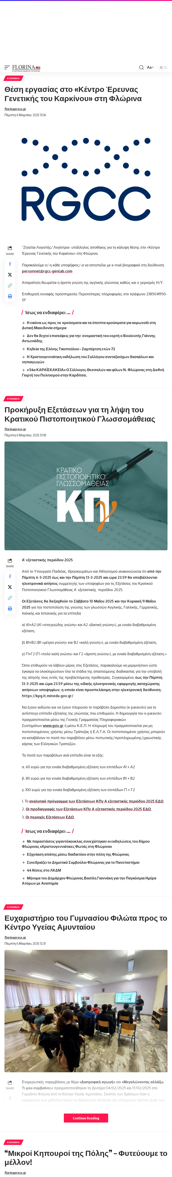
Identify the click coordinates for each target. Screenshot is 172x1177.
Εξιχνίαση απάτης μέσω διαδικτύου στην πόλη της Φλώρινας (78, 854)
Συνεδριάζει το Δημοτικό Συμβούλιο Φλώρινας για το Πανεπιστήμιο (83, 862)
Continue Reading (86, 1118)
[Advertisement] (86, 31)
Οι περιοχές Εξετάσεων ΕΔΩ (50, 817)
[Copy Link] (9, 285)
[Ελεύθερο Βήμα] (26, 67)
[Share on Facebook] (9, 264)
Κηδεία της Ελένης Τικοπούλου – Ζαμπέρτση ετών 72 (71, 349)
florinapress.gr (15, 109)
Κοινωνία (13, 78)
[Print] (9, 296)
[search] (141, 67)
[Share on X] (9, 274)
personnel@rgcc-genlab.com (47, 271)
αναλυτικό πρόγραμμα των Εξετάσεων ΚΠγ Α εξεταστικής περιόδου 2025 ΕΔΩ (96, 801)
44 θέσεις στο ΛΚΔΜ (44, 870)
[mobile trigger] (8, 67)
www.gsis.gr (53, 725)
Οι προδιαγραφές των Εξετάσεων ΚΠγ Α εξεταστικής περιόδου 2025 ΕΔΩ (89, 809)
